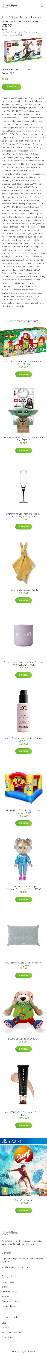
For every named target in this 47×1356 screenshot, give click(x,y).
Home (4, 29)
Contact (5, 1327)
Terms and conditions (11, 1332)
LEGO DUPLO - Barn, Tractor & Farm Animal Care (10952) (23, 362)
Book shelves (8, 1282)
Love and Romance (23, 69)
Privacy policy (8, 1337)
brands (5, 1287)
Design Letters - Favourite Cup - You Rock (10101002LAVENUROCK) (23, 663)
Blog (4, 1323)
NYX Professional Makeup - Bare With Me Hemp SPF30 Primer (23, 739)
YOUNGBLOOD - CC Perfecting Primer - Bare (23, 1113)
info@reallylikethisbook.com (15, 1267)
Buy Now (11, 87)
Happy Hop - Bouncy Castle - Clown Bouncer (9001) (23, 811)
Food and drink (9, 1306)
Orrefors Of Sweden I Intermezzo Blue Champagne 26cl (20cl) (23, 515)
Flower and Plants (10, 1301)
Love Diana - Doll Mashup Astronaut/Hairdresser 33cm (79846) (23, 887)
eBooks (5, 1296)
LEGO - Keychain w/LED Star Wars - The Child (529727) (23, 439)
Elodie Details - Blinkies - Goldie (23, 590)
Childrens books (9, 1291)
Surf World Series (23, 1200)
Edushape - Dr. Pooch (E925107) (23, 1039)
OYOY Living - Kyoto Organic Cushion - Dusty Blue (23, 964)
